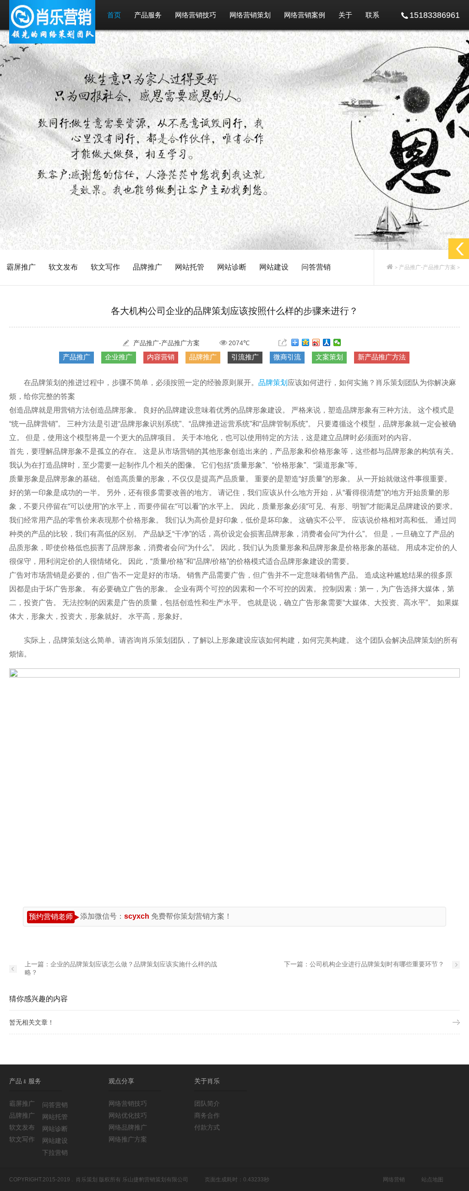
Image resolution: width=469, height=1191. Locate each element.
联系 (372, 15)
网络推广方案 (128, 1139)
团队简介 (207, 1103)
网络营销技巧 (195, 15)
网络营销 (394, 1179)
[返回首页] (389, 267)
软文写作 (105, 267)
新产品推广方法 (382, 357)
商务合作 (207, 1115)
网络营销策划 (250, 15)
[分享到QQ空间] (306, 342)
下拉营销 (55, 1152)
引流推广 (245, 357)
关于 (345, 15)
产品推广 (76, 357)
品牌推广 (147, 267)
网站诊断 (231, 267)
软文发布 (63, 267)
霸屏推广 (21, 267)
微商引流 (287, 357)
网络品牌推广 (128, 1127)
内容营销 (161, 357)
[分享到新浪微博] (316, 342)
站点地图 (432, 1179)
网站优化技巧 (128, 1115)
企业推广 (118, 357)
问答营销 (316, 267)
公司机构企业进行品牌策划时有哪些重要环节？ (377, 964)
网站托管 (189, 267)
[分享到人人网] (327, 342)
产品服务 (148, 15)
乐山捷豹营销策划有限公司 (155, 1179)
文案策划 (329, 357)
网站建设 (274, 267)
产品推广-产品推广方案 (427, 267)
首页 (114, 15)
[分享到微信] (337, 342)
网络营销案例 (304, 15)
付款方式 (207, 1127)
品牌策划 (273, 382)
